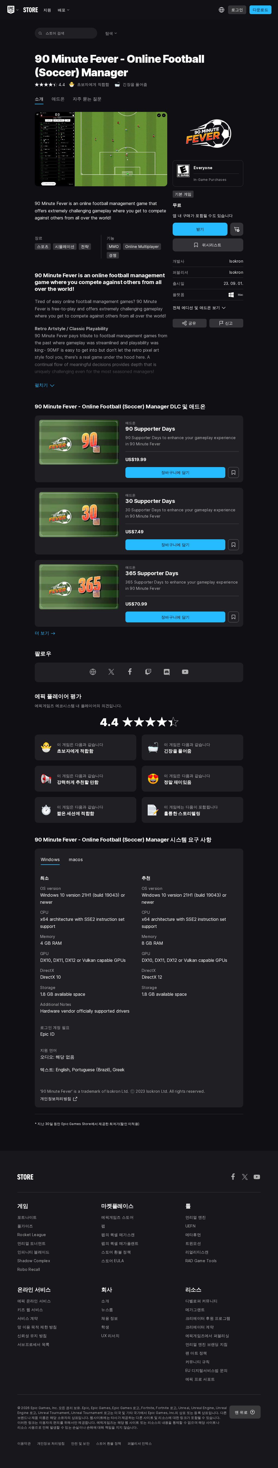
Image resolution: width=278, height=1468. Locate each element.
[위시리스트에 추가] (233, 472)
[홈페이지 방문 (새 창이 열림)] (93, 672)
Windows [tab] (50, 859)
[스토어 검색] (40, 33)
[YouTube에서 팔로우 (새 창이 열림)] (185, 672)
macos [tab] (76, 859)
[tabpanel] (139, 940)
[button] (101, 385)
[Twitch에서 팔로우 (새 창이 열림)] (148, 672)
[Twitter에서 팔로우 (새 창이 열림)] (111, 672)
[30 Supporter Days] (79, 514)
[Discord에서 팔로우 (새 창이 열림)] (166, 672)
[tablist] (139, 859)
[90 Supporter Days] (79, 442)
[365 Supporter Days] (79, 586)
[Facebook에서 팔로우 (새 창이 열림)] (130, 672)
